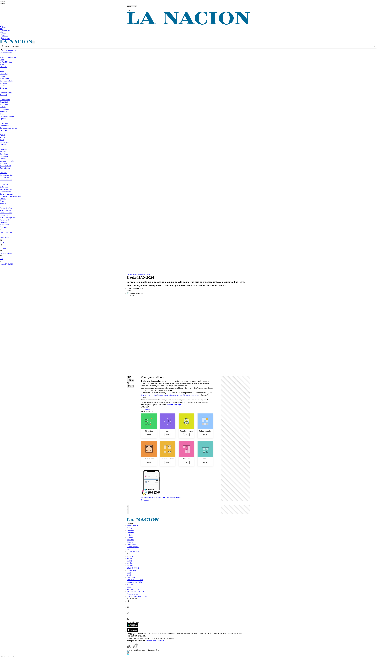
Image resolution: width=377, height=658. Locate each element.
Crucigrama (145, 395)
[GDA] (132, 648)
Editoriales (4, 123)
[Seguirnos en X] (128, 608)
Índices (2, 86)
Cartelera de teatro (7, 177)
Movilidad (3, 83)
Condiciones (151, 641)
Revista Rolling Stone (8, 217)
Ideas (2, 201)
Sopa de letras (162, 395)
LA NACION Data (6, 62)
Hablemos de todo (7, 116)
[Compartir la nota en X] (130, 386)
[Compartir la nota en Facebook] (128, 386)
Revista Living (5, 215)
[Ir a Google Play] (132, 627)
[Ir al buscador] (129, 10)
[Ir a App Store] (132, 631)
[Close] (128, 506)
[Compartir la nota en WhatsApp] (132, 380)
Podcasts (3, 163)
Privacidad (160, 641)
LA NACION (131, 274)
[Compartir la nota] (128, 380)
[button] (188, 152)
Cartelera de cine (6, 175)
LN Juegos (3, 149)
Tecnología (4, 154)
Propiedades (4, 78)
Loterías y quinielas (7, 161)
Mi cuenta (6, 39)
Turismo (3, 151)
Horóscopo (4, 156)
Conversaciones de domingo (10, 196)
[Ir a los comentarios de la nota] (130, 377)
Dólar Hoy (3, 74)
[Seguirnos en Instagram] (128, 614)
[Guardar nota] (128, 377)
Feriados (3, 159)
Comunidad (4, 109)
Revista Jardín (5, 220)
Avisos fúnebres (6, 189)
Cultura (2, 107)
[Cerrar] (33, 42)
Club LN (5, 36)
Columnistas (4, 126)
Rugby (2, 137)
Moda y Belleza (5, 166)
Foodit (4, 33)
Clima (2, 60)
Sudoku (153, 395)
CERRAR (2, 1)
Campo (2, 76)
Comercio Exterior (6, 81)
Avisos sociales (5, 192)
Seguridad (4, 102)
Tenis (2, 140)
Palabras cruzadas (175, 395)
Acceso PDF (4, 184)
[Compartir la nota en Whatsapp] (130, 380)
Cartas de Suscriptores (8, 128)
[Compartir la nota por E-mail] (132, 386)
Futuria (2, 71)
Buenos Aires (5, 100)
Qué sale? (3, 173)
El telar (147, 274)
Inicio (4, 27)
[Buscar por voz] (374, 46)
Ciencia (2, 114)
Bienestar (3, 111)
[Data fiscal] (128, 654)
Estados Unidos (6, 93)
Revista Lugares (6, 213)
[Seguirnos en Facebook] (128, 601)
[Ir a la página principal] (188, 24)
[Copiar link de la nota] (128, 383)
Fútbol (2, 135)
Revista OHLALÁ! (6, 208)
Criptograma (193, 395)
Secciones (6, 30)
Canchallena (4, 142)
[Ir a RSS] (128, 620)
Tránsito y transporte (8, 57)
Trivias (185, 395)
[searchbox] (188, 46)
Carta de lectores (6, 194)
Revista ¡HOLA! (5, 210)
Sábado (3, 199)
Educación (4, 104)
